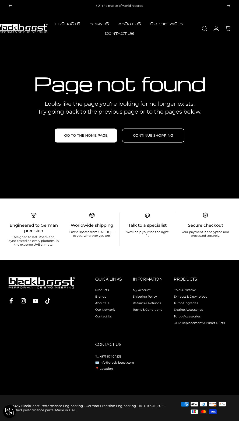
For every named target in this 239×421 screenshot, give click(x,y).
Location (106, 368)
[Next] (229, 5)
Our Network (105, 309)
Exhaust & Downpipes (190, 296)
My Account (142, 290)
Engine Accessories (188, 309)
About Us (102, 303)
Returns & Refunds (147, 303)
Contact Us (103, 316)
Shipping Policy (145, 296)
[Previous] (10, 5)
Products (102, 290)
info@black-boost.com (117, 362)
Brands (100, 296)
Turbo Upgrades (186, 303)
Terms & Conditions (147, 309)
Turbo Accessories (187, 316)
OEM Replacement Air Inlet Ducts (199, 323)
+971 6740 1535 (110, 356)
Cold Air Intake (185, 290)
